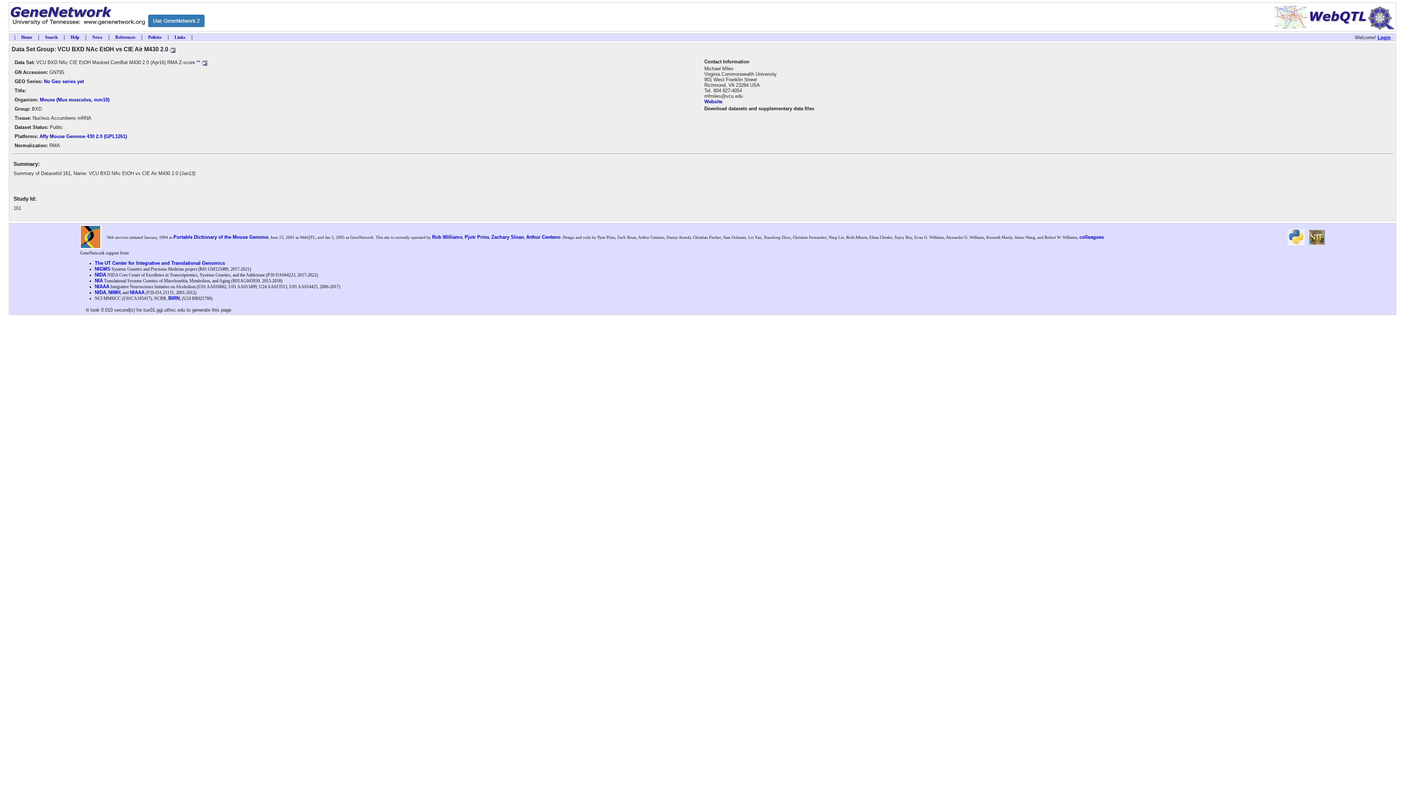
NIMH (114, 292)
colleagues (1091, 237)
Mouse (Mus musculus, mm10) (74, 100)
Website (713, 101)
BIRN (174, 298)
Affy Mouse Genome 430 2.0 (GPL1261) (83, 136)
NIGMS (102, 269)
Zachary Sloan (507, 237)
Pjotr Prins (477, 237)
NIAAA (102, 286)
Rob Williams (447, 237)
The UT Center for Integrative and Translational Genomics (160, 263)
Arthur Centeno (543, 237)
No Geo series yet (64, 81)
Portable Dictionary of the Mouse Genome (220, 237)
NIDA (100, 275)
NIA (99, 280)
